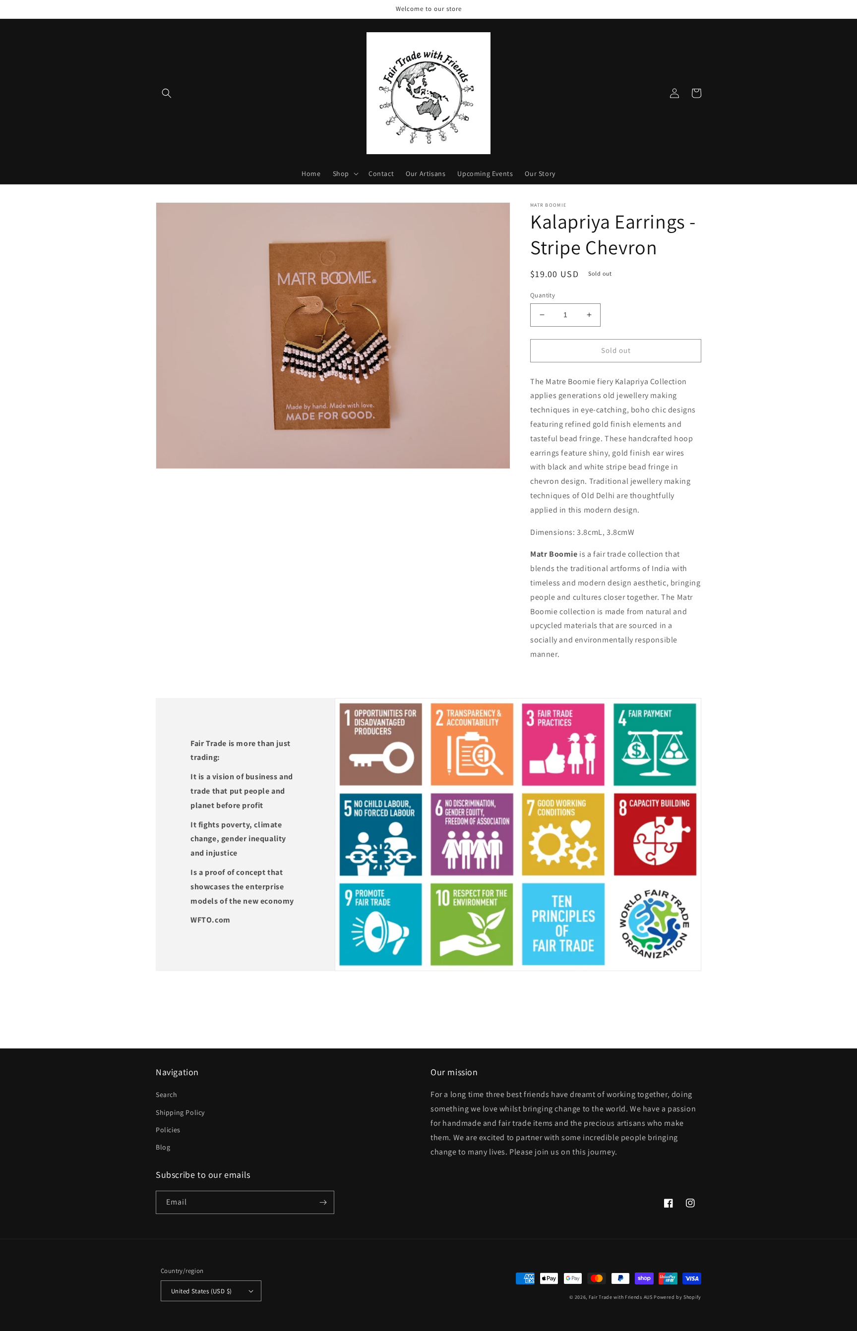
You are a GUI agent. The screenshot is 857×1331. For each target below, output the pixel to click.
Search (167, 1094)
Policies (168, 1129)
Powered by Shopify (677, 1297)
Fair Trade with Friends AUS (621, 1297)
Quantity (542, 295)
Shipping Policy (180, 1112)
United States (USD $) (201, 1291)
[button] (167, 93)
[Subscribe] (323, 1202)
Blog (163, 1147)
